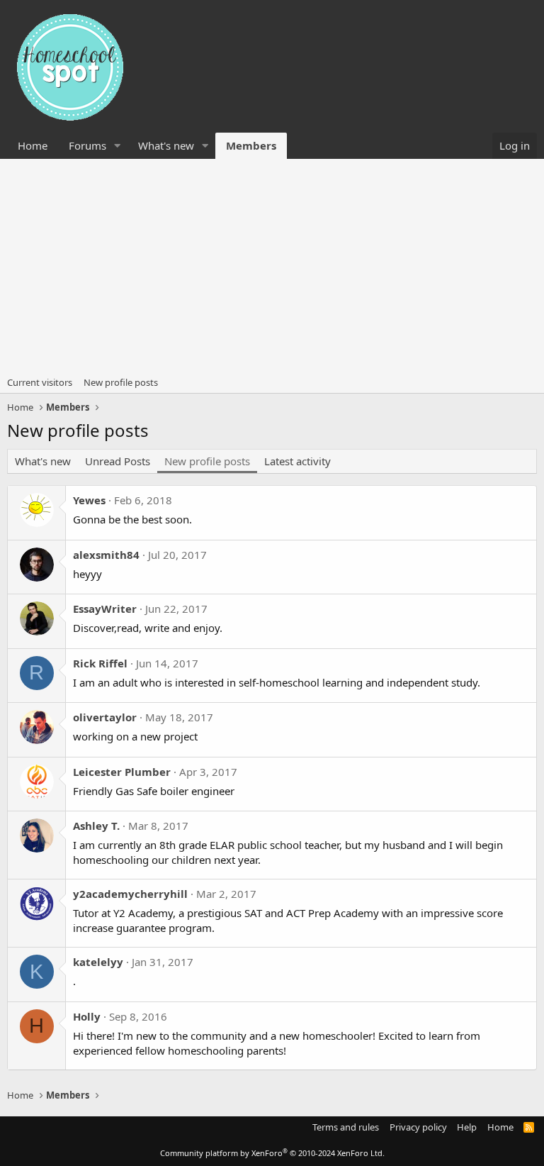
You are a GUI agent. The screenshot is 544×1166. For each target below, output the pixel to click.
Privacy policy (418, 1127)
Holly (87, 1016)
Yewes (89, 500)
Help (467, 1127)
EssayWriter (105, 608)
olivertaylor (105, 717)
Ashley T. (96, 825)
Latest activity (297, 461)
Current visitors (39, 382)
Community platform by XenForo (272, 1153)
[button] (118, 146)
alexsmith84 (106, 555)
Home (32, 145)
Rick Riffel (100, 663)
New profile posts (121, 382)
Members (251, 145)
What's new (166, 145)
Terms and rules (345, 1127)
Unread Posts (117, 461)
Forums (87, 145)
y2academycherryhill (130, 894)
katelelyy (98, 962)
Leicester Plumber (122, 772)
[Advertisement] (272, 265)
